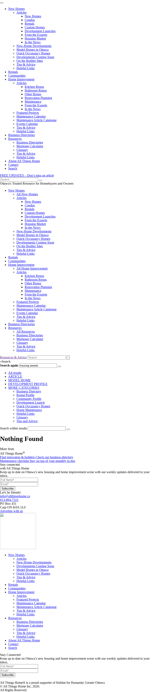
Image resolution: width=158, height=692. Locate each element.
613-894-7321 (9, 500)
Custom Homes (35, 27)
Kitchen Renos (34, 86)
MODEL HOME (19, 380)
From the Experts (36, 35)
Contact (13, 164)
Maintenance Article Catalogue (36, 120)
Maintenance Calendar (31, 116)
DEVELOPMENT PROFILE (28, 384)
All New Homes (27, 194)
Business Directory (28, 391)
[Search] (40, 180)
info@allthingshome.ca (15, 496)
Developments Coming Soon (35, 57)
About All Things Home (24, 161)
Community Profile (28, 399)
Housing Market (35, 38)
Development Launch (30, 402)
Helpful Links (25, 68)
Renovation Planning (38, 98)
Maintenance (33, 101)
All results (14, 373)
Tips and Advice (27, 421)
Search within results (13, 428)
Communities (17, 75)
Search (12, 168)
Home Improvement (21, 79)
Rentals (29, 23)
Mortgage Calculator (29, 146)
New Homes (16, 9)
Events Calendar (27, 124)
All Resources (25, 331)
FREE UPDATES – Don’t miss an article (27, 175)
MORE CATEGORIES (23, 387)
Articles (21, 12)
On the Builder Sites (29, 60)
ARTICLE (15, 376)
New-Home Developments (33, 46)
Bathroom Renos (36, 90)
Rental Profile (25, 395)
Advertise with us (11, 511)
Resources (15, 138)
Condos (30, 20)
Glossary (22, 150)
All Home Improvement (32, 268)
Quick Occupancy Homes (33, 53)
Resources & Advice (13, 357)
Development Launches (40, 31)
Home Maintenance (29, 410)
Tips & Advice (25, 64)
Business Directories (21, 135)
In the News (33, 42)
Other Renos (33, 94)
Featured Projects (27, 112)
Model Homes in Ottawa (32, 49)
